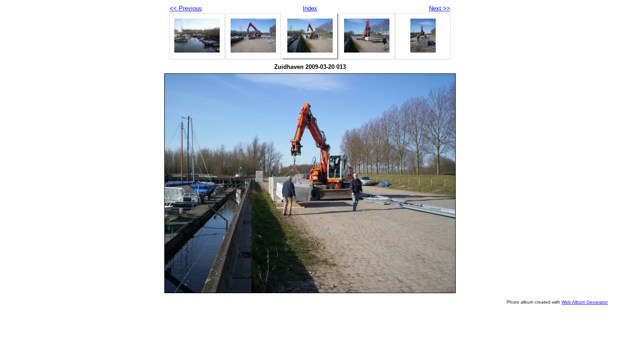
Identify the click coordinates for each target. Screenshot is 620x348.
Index (310, 8)
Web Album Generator (584, 302)
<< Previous (186, 8)
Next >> (439, 8)
